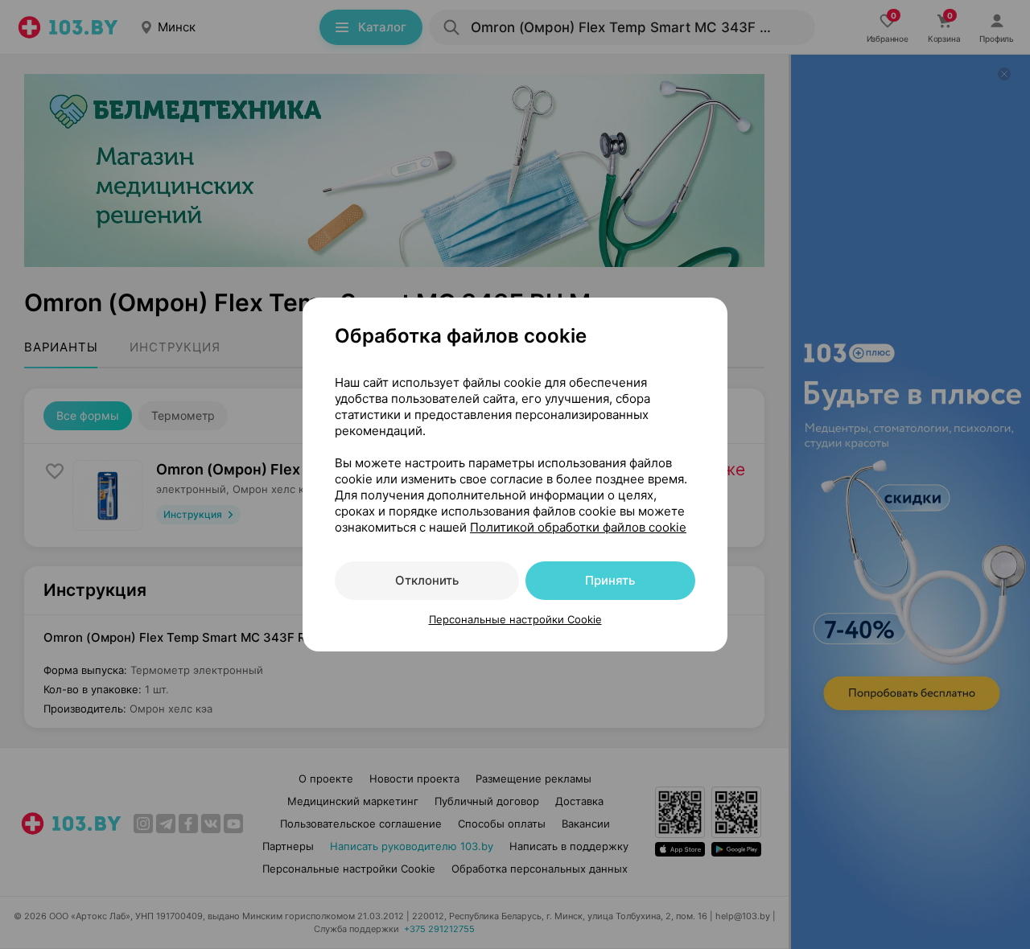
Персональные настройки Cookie (515, 619)
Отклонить (427, 580)
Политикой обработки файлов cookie (578, 527)
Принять (610, 580)
